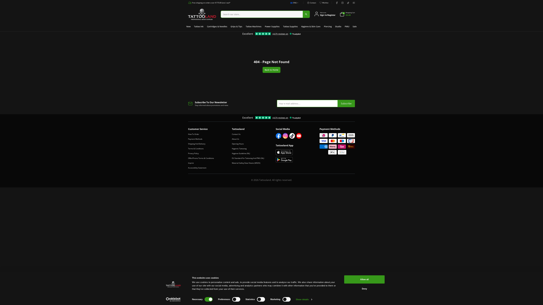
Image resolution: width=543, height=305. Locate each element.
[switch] (236, 299)
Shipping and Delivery (196, 144)
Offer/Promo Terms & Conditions (201, 158)
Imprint (191, 163)
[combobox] (293, 4)
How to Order (193, 134)
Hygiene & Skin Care (310, 26)
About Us (235, 139)
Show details (302, 299)
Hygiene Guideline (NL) (241, 153)
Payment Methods (195, 139)
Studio (338, 26)
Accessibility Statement (197, 168)
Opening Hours (238, 144)
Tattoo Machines (253, 26)
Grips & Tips (236, 26)
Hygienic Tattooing (239, 148)
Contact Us (236, 134)
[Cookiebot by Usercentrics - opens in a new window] (173, 299)
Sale (355, 26)
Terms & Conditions (196, 148)
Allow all (364, 279)
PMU (347, 26)
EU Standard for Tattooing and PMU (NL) (248, 158)
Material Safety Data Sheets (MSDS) (246, 163)
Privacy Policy (193, 153)
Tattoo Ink (198, 26)
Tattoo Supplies (290, 26)
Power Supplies (272, 26)
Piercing (328, 26)
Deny (364, 288)
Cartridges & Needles (217, 26)
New (188, 26)
